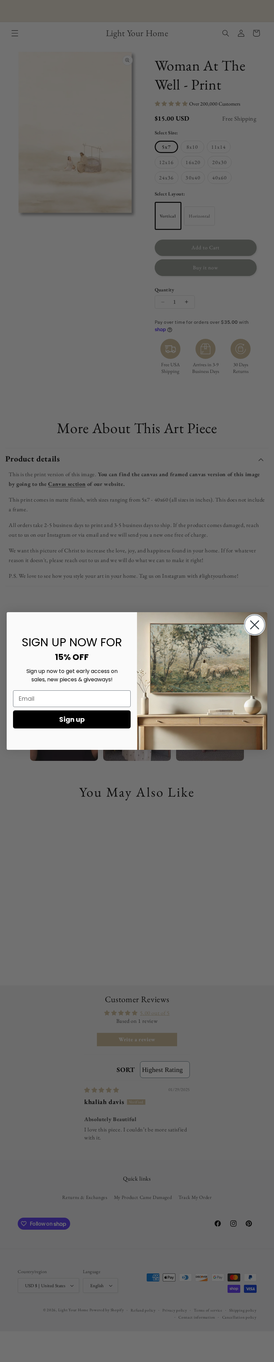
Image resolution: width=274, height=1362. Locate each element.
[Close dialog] (255, 625)
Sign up (72, 719)
